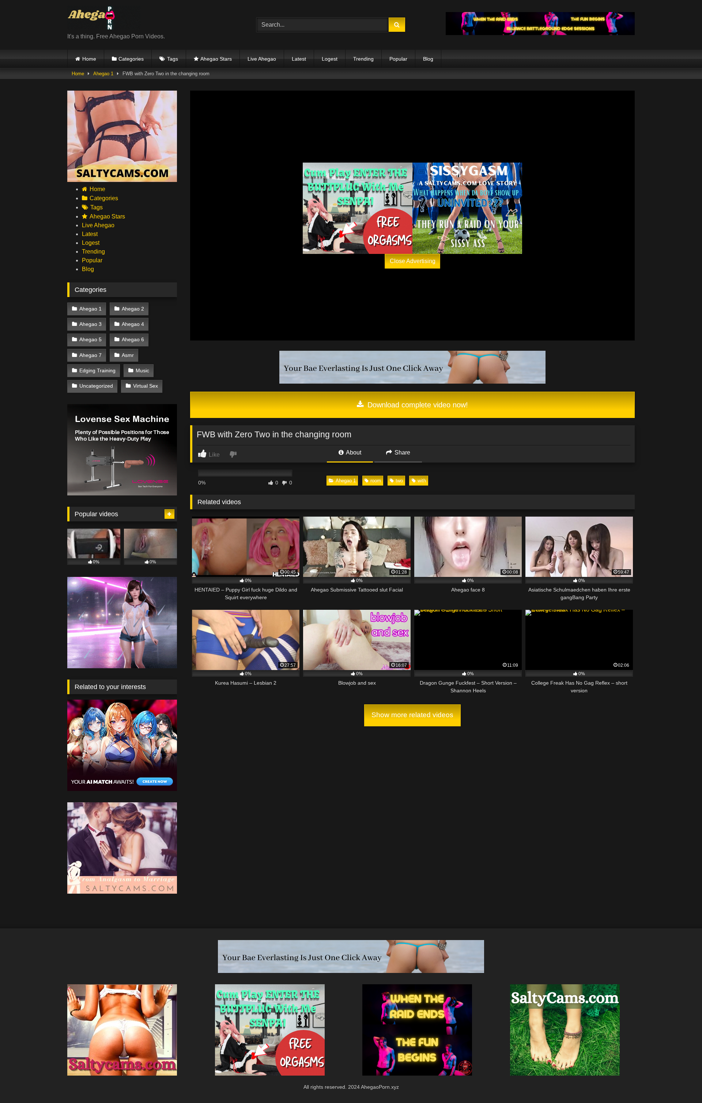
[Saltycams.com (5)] (122, 180)
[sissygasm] (467, 208)
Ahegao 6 (133, 339)
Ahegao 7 (90, 355)
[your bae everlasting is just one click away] (412, 382)
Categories (131, 59)
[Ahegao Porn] (103, 19)
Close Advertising (412, 261)
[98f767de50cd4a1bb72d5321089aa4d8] (122, 493)
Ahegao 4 (133, 324)
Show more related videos (412, 715)
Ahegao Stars (216, 59)
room (375, 480)
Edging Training (97, 370)
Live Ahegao (262, 59)
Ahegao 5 (90, 339)
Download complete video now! (416, 405)
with (422, 480)
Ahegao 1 (103, 73)
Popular (398, 59)
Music (142, 370)
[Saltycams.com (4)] (122, 1073)
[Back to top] (679, 1081)
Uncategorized (96, 386)
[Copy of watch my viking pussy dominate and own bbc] (540, 33)
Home (89, 59)
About (353, 452)
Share (401, 452)
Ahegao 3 (90, 324)
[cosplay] (357, 208)
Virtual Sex (145, 386)
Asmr (128, 355)
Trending (363, 59)
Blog (428, 59)
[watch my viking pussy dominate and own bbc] (417, 1073)
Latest (299, 59)
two (399, 480)
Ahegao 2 (133, 309)
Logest (329, 59)
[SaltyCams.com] (565, 1073)
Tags (172, 59)
